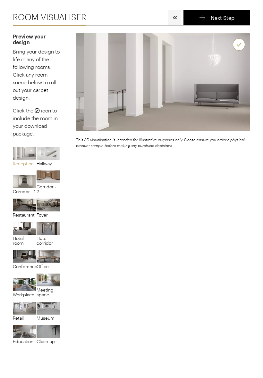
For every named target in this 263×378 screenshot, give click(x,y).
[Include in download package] (239, 44)
